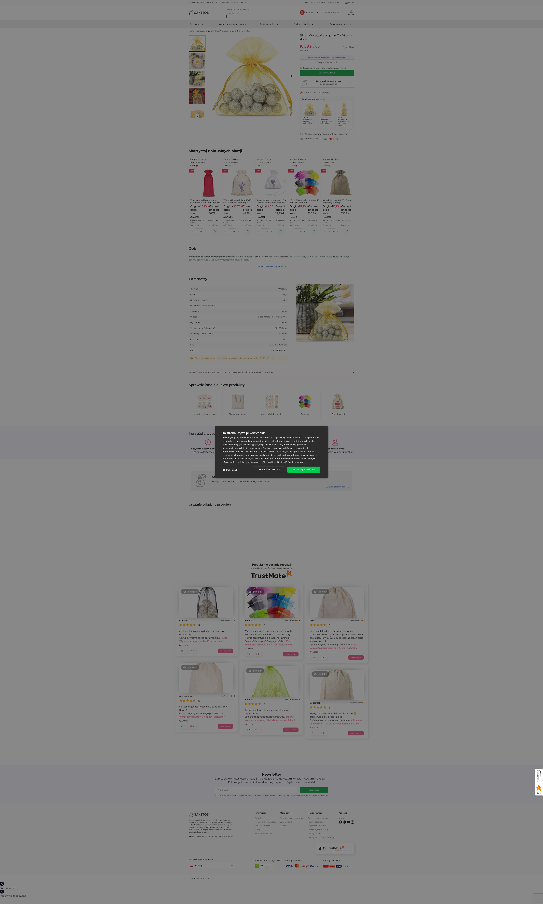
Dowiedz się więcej (297, 462)
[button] (230, 469)
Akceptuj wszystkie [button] (304, 469)
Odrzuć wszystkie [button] (269, 469)
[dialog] (271, 452)
